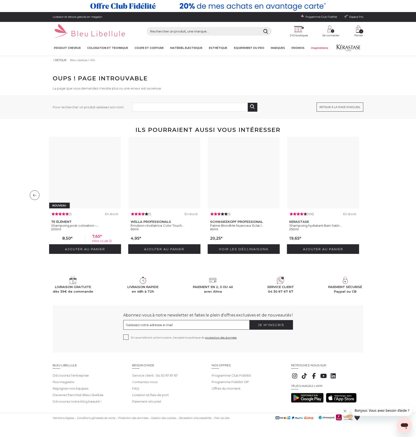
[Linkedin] (333, 378)
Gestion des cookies (163, 418)
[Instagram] (294, 378)
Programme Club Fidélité (231, 375)
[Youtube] (323, 378)
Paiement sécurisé (146, 401)
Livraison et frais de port (150, 395)
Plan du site (221, 418)
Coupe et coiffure (149, 48)
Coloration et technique (107, 48)
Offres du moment (226, 388)
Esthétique (218, 48)
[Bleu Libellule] (89, 31)
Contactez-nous (144, 382)
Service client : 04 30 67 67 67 (155, 375)
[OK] (252, 107)
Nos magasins (63, 382)
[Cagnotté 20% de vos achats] (208, 6)
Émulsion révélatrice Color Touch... (157, 225)
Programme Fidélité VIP (230, 382)
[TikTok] (304, 378)
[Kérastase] (348, 49)
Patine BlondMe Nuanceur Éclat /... (236, 225)
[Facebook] (314, 378)
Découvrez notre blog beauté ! (77, 401)
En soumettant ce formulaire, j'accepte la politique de (184, 337)
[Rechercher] (265, 31)
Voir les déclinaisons (243, 249)
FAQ (135, 388)
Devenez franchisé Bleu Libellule (78, 395)
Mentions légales (63, 418)
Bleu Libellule (78, 60)
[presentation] (34, 195)
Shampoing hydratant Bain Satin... (315, 225)
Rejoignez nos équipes (70, 388)
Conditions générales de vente (96, 418)
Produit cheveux (67, 48)
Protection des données (133, 418)
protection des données (221, 337)
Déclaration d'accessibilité (195, 418)
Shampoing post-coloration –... (75, 225)
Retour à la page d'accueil (339, 107)
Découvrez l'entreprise (71, 375)
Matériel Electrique (186, 48)
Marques (278, 48)
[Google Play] (307, 401)
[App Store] (341, 401)
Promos (298, 48)
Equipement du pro (249, 48)
